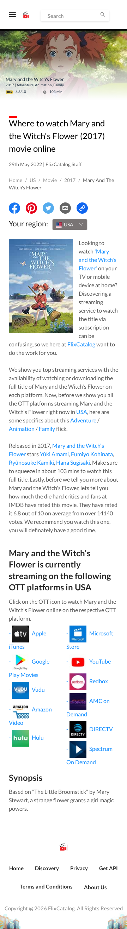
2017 (69, 180)
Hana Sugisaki (73, 462)
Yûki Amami (54, 454)
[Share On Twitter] (48, 208)
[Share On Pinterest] (31, 208)
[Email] (65, 208)
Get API (108, 868)
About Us (95, 887)
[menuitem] (16, 872)
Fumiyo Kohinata (92, 454)
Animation (22, 428)
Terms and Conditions (46, 886)
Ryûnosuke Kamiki (31, 462)
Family (47, 428)
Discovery (47, 868)
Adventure (83, 420)
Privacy (79, 868)
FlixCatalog (81, 344)
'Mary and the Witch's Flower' (97, 259)
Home (15, 180)
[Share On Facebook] (14, 208)
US (33, 180)
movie (50, 180)
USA (81, 411)
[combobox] (69, 224)
